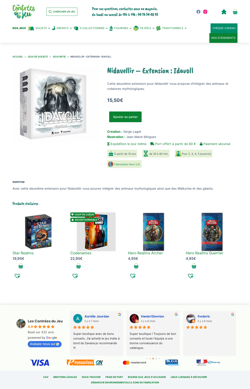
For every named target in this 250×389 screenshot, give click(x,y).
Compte (224, 11)
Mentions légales (65, 377)
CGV (45, 377)
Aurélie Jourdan (97, 316)
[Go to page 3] (156, 358)
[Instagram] (205, 12)
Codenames (80, 253)
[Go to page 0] (146, 358)
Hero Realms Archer (145, 253)
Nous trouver (91, 377)
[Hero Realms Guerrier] (212, 231)
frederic (204, 316)
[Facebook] (198, 12)
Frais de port (114, 377)
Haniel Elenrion (152, 316)
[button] (17, 276)
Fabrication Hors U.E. (127, 164)
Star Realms (23, 253)
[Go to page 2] (153, 358)
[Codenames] (96, 231)
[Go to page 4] (159, 358)
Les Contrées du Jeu (45, 321)
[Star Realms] (38, 231)
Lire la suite (194, 266)
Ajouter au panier (125, 117)
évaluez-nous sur (42, 344)
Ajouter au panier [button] (21, 266)
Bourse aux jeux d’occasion (147, 377)
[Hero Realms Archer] (154, 231)
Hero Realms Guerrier (204, 253)
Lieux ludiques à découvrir (189, 377)
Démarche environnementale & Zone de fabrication (125, 382)
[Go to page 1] (150, 358)
